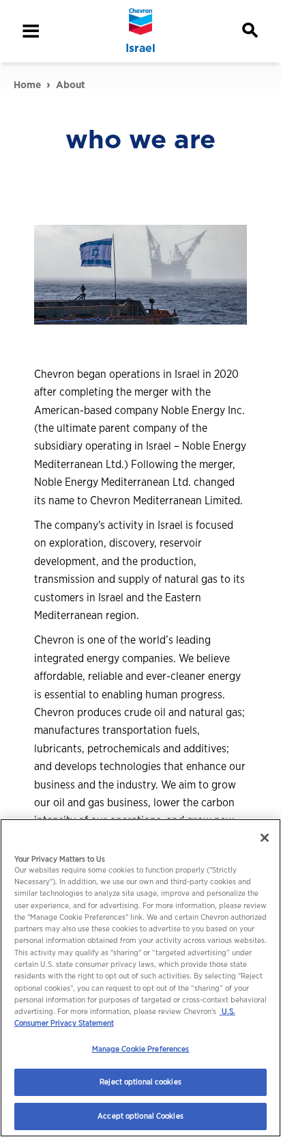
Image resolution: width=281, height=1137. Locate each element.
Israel (140, 48)
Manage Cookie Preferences (141, 1049)
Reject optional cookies (140, 1081)
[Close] (265, 838)
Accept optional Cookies (140, 1116)
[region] (140, 978)
